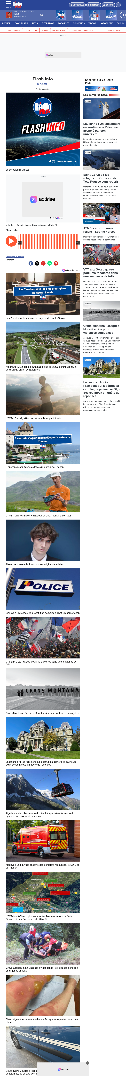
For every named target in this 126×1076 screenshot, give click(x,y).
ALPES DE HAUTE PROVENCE (81, 30)
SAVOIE (27, 30)
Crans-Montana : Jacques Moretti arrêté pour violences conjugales (101, 329)
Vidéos (92, 23)
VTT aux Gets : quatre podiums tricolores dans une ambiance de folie (100, 273)
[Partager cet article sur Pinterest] (43, 264)
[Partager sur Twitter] (36, 264)
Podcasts (63, 23)
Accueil (6, 23)
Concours (79, 23)
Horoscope (106, 23)
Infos (35, 23)
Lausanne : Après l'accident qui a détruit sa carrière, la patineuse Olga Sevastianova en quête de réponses (101, 389)
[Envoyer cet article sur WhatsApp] (49, 264)
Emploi (120, 23)
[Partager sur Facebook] (30, 264)
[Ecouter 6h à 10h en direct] (101, 88)
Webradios (48, 23)
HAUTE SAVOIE (14, 30)
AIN (36, 30)
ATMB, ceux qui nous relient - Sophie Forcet (99, 230)
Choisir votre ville (113, 30)
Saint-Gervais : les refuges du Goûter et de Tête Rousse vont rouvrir (100, 178)
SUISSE (45, 30)
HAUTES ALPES (58, 30)
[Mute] (41, 15)
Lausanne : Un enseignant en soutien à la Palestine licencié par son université (101, 129)
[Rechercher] (118, 4)
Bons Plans (21, 23)
